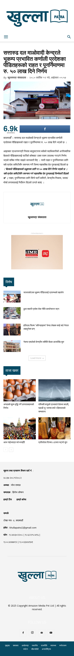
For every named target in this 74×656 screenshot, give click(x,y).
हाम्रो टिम (7, 499)
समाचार (15, 645)
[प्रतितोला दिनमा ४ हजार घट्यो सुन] (54, 428)
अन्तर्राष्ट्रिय (46, 649)
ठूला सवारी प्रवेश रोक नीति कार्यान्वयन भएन (41, 308)
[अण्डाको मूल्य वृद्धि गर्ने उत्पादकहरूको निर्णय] (19, 390)
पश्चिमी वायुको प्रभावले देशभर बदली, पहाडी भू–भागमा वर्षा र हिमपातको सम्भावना (53, 408)
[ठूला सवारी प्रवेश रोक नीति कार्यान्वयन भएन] (12, 313)
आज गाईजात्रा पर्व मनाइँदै (14, 442)
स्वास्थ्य (53, 645)
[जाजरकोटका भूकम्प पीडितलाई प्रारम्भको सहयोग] (12, 297)
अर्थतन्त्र (25, 645)
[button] (69, 37)
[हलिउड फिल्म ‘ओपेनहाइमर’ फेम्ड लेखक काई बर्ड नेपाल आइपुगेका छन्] (12, 329)
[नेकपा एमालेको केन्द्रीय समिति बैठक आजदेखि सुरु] (12, 346)
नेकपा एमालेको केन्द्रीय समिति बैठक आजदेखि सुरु (43, 341)
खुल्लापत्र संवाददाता (17, 77)
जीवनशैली (35, 649)
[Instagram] (32, 632)
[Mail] (41, 632)
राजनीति (44, 645)
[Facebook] (23, 632)
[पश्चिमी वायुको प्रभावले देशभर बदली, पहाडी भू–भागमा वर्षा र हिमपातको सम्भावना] (54, 390)
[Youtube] (50, 632)
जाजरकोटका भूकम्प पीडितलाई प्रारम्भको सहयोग (43, 292)
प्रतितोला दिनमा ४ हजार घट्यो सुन (52, 442)
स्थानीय (35, 645)
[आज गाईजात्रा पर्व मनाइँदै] (19, 428)
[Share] (45, 129)
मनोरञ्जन (62, 645)
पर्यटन (25, 649)
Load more (35, 358)
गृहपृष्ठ (7, 645)
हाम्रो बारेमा (21, 499)
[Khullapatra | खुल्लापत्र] (37, 16)
